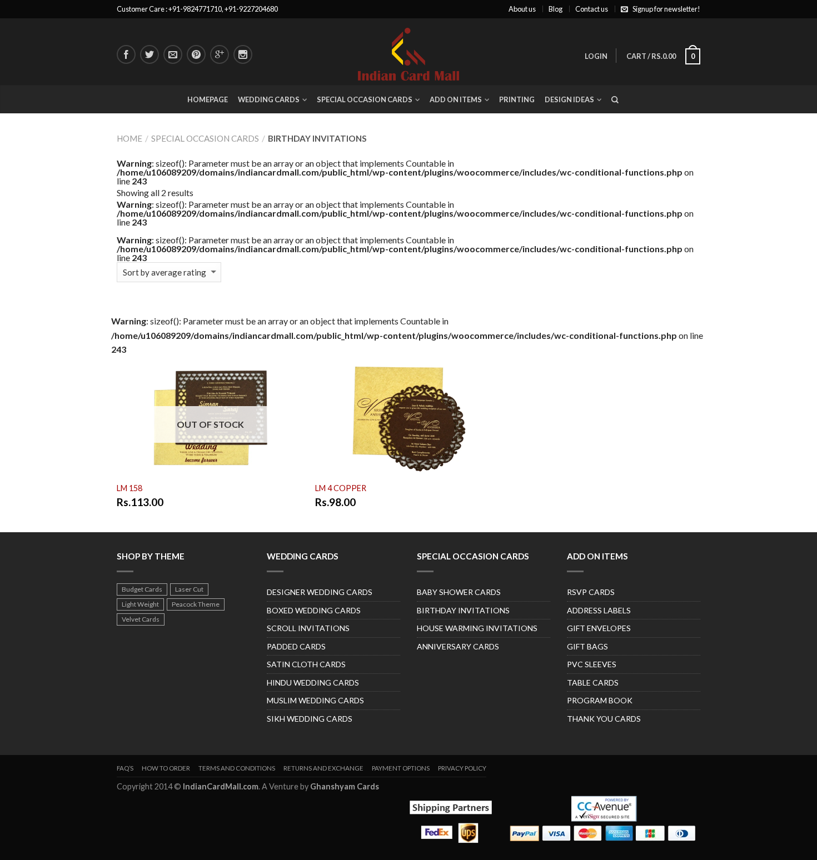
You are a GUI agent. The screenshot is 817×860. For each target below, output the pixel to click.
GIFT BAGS (587, 646)
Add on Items (456, 99)
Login (596, 56)
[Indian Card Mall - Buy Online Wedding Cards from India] (408, 51)
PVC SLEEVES (591, 664)
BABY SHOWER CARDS (459, 592)
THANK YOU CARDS (604, 718)
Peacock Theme (196, 604)
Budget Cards (142, 589)
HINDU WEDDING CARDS (313, 682)
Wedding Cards (269, 99)
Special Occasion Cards (364, 99)
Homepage (207, 99)
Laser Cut (189, 589)
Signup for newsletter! (666, 8)
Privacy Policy (462, 768)
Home (129, 138)
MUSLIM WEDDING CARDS (315, 700)
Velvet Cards (141, 619)
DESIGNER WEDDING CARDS (319, 592)
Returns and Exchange (323, 768)
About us (522, 8)
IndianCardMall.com (220, 786)
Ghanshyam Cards (344, 786)
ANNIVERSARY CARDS (458, 646)
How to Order (166, 768)
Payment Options (401, 768)
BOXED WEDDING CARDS (314, 610)
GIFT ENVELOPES (599, 628)
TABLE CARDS (593, 682)
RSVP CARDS (591, 592)
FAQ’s (125, 768)
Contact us (591, 8)
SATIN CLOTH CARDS (306, 664)
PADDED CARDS (296, 646)
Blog (555, 8)
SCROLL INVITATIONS (308, 628)
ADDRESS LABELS (599, 610)
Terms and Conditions (236, 768)
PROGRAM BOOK (599, 700)
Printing (517, 99)
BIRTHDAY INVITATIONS (463, 610)
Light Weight (140, 604)
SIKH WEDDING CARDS (309, 718)
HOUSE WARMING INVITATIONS (477, 628)
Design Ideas (569, 99)
